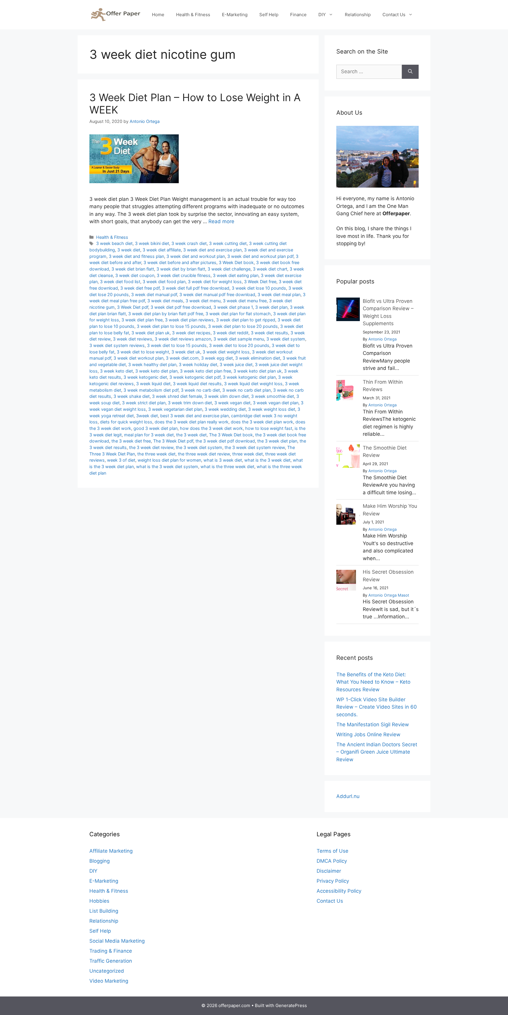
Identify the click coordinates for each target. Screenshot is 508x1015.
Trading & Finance (110, 951)
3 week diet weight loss (226, 351)
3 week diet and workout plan (195, 256)
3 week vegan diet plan (275, 402)
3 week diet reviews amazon (183, 338)
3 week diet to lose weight (143, 351)
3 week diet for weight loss (215, 281)
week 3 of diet (121, 460)
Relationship (358, 14)
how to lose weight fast (268, 428)
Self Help (268, 14)
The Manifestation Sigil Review (372, 724)
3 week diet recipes (191, 332)
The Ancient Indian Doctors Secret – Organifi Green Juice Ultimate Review (376, 752)
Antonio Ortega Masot (388, 595)
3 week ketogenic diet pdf (194, 377)
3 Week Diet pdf (132, 307)
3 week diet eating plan (235, 275)
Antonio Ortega (382, 339)
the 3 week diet (191, 434)
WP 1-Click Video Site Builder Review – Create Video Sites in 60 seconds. (376, 707)
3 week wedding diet (225, 409)
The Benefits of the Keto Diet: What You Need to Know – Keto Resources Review (373, 682)
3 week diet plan (271, 307)
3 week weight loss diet (271, 409)
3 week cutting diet (228, 243)
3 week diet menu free (245, 300)
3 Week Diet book (236, 262)
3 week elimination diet (257, 357)
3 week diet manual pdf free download (217, 294)
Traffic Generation (110, 961)
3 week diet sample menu (238, 338)
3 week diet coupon (134, 275)
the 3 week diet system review (255, 447)
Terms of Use (332, 851)
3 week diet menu (203, 300)
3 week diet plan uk (150, 332)
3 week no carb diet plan (246, 390)
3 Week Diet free (260, 281)
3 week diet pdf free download (181, 307)
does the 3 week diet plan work (262, 421)
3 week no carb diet (200, 390)
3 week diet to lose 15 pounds (177, 345)
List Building (103, 911)
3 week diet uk (185, 351)
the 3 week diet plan (277, 440)
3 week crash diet (189, 243)
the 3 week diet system (199, 447)
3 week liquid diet (153, 383)
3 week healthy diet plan (152, 364)
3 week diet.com (182, 357)
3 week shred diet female (177, 396)
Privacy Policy (333, 881)
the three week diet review (204, 453)
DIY (322, 14)
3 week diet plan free (142, 319)
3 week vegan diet (232, 402)
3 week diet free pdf (140, 288)
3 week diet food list (120, 281)
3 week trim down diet (190, 402)
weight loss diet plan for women (169, 460)
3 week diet (128, 249)
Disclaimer (329, 871)
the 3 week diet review (151, 447)
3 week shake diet (131, 396)
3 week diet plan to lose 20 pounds (243, 326)
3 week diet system (285, 338)
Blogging (99, 861)
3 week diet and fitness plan (136, 256)
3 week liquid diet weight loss (253, 383)
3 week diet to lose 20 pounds (239, 345)
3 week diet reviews (132, 338)
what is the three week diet (227, 466)
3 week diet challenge (229, 268)
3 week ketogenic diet (145, 377)
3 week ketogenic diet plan (249, 377)
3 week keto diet (116, 370)
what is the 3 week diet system (167, 466)
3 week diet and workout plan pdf (260, 256)
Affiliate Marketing (111, 851)
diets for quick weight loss (126, 421)
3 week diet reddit (230, 332)
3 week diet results (269, 332)
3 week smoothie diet (272, 396)
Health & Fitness (193, 14)
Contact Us (393, 14)
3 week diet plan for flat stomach (238, 313)
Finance (298, 14)
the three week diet (156, 453)
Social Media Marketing (117, 941)
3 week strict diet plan (144, 402)
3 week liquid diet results (197, 383)
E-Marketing (235, 14)
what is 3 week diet (222, 460)
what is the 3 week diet (267, 460)
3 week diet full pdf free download (195, 288)
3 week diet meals (165, 300)
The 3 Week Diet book (231, 434)
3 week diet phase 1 (233, 307)
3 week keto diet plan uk (257, 370)
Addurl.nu (348, 796)
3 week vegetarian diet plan (175, 409)
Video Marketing (108, 981)
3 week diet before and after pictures (179, 262)
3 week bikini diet (152, 243)
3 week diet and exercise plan (212, 249)
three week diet (247, 453)
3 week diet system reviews (117, 345)
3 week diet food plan (164, 281)
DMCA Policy (332, 861)
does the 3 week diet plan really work (191, 421)
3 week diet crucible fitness (183, 275)
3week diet (147, 415)
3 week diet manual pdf (154, 294)
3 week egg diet (217, 357)
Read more (221, 221)
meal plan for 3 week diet (149, 434)
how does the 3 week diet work (211, 428)
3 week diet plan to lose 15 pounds (171, 326)
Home (158, 14)
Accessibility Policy (339, 891)
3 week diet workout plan (138, 357)
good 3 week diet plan (155, 428)
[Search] (410, 72)
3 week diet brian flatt (132, 268)
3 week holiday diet (198, 364)
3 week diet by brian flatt (180, 268)
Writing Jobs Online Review (368, 734)
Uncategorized (106, 971)
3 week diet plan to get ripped (245, 319)
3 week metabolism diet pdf (150, 390)
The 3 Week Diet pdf (173, 440)
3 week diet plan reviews (189, 319)
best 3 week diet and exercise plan (194, 415)
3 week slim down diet (226, 396)
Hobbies (99, 901)
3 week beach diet (114, 243)
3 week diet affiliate (162, 249)
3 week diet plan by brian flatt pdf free (165, 313)
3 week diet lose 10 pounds (259, 288)
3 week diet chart (270, 268)
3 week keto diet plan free (205, 370)
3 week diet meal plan (279, 294)
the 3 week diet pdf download (225, 440)
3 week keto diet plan (156, 370)
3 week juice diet (236, 364)
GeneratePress (291, 1005)
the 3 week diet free (131, 440)
